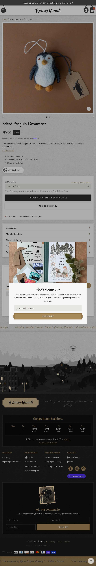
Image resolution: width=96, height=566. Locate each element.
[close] (83, 245)
